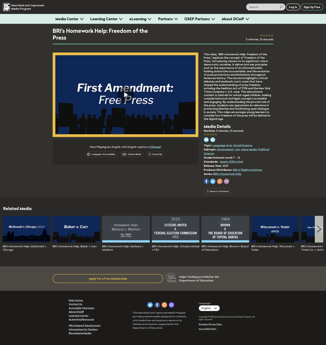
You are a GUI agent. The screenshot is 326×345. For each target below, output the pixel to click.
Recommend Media (80, 333)
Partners (165, 19)
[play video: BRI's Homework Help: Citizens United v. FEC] (175, 241)
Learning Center (104, 19)
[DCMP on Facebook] (157, 305)
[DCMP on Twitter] (150, 305)
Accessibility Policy (207, 329)
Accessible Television (81, 307)
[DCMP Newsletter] (171, 305)
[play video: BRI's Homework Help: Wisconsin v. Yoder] (275, 241)
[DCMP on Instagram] (164, 305)
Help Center (76, 300)
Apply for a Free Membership (108, 278)
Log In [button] (293, 7)
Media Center (66, 19)
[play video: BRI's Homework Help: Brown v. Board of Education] (225, 241)
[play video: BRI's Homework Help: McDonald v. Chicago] (26, 241)
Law (237, 149)
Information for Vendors (83, 329)
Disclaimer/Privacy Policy (210, 324)
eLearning (137, 19)
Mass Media (249, 149)
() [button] (155, 147)
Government (225, 149)
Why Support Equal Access (85, 325)
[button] (206, 181)
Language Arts (222, 145)
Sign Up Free (312, 7)
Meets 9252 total (231, 161)
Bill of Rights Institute (247, 169)
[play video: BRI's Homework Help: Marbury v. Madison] (126, 241)
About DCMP (233, 19)
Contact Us (75, 304)
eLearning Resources (81, 319)
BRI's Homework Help (227, 174)
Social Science (242, 145)
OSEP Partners (197, 19)
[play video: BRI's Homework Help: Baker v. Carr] (76, 241)
